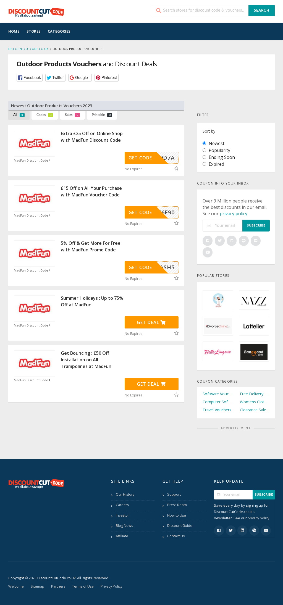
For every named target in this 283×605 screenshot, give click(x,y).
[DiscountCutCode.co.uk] (36, 12)
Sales (71, 115)
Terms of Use (83, 586)
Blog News (124, 525)
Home (13, 31)
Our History (125, 494)
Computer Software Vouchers (217, 401)
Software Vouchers (217, 393)
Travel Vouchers (217, 409)
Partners (58, 586)
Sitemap (37, 586)
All (18, 115)
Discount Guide (179, 525)
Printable (101, 115)
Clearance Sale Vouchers (254, 409)
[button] (30, 77)
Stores (34, 31)
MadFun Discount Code (31, 160)
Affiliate (122, 536)
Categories (59, 31)
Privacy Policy (111, 586)
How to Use (176, 515)
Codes (43, 115)
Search (261, 10)
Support (174, 494)
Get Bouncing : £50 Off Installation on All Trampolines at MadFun (86, 359)
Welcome (16, 586)
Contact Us (176, 536)
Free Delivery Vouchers (254, 393)
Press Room (177, 505)
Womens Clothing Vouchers (254, 401)
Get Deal (149, 322)
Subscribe (256, 225)
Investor (122, 515)
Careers (122, 505)
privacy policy (233, 214)
